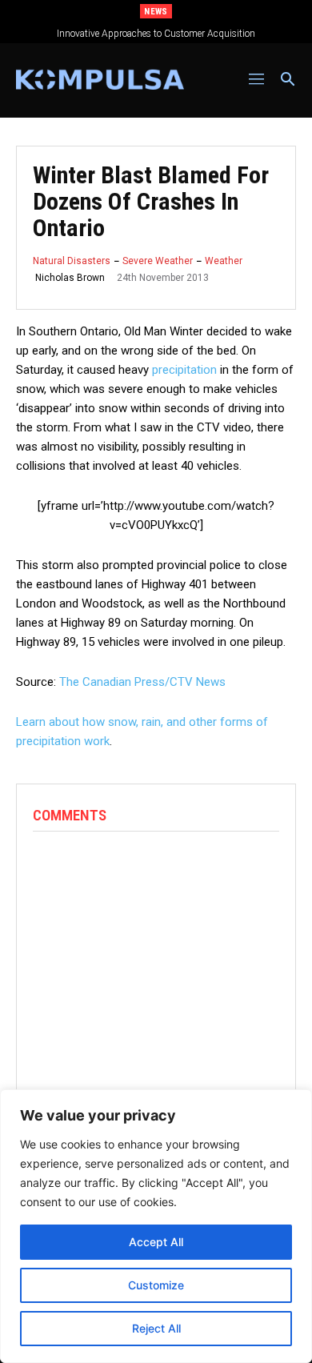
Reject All (156, 1328)
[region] (156, 1226)
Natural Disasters (71, 261)
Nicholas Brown (70, 278)
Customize (156, 1285)
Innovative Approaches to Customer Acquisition (156, 33)
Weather (223, 261)
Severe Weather (157, 261)
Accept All (156, 1242)
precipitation (184, 370)
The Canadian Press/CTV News (142, 682)
